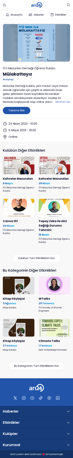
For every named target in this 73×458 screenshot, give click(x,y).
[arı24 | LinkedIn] (58, 398)
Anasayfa (16, 15)
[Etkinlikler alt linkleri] (68, 422)
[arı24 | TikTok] (41, 398)
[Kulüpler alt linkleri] (68, 433)
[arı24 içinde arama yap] (68, 5)
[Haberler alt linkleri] (68, 411)
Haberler (39, 15)
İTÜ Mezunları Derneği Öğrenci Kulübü (29, 68)
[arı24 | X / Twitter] (15, 398)
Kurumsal (11, 444)
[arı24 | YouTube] (32, 398)
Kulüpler (10, 433)
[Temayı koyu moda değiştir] (4, 5)
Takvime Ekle (17, 110)
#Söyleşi (8, 79)
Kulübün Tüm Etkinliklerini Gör (36, 258)
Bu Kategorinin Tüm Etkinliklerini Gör (36, 366)
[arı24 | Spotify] (49, 398)
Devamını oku (62, 101)
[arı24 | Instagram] (24, 398)
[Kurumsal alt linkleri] (68, 445)
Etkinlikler (60, 15)
